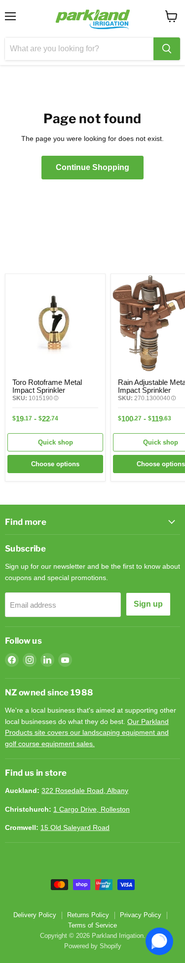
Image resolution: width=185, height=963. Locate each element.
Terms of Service (92, 925)
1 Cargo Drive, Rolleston (91, 809)
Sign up (148, 604)
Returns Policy (88, 915)
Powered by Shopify (92, 946)
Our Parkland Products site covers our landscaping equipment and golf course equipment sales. (87, 733)
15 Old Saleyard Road (75, 827)
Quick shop (55, 442)
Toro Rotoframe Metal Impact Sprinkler (47, 386)
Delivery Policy (34, 915)
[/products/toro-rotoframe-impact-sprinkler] (55, 324)
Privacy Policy (140, 915)
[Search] (166, 48)
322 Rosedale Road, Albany (84, 790)
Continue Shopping (92, 167)
